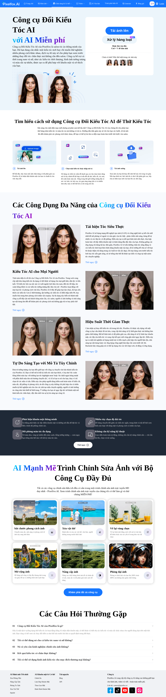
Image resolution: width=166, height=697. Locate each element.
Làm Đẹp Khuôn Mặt (42, 682)
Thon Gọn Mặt (40, 685)
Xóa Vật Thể (14, 689)
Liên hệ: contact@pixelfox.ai (117, 685)
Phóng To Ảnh (15, 685)
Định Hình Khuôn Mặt (42, 689)
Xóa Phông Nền (15, 678)
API (60, 682)
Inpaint (12, 693)
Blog (61, 678)
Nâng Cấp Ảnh (15, 682)
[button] (157, 3)
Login (161, 4)
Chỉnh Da (38, 678)
